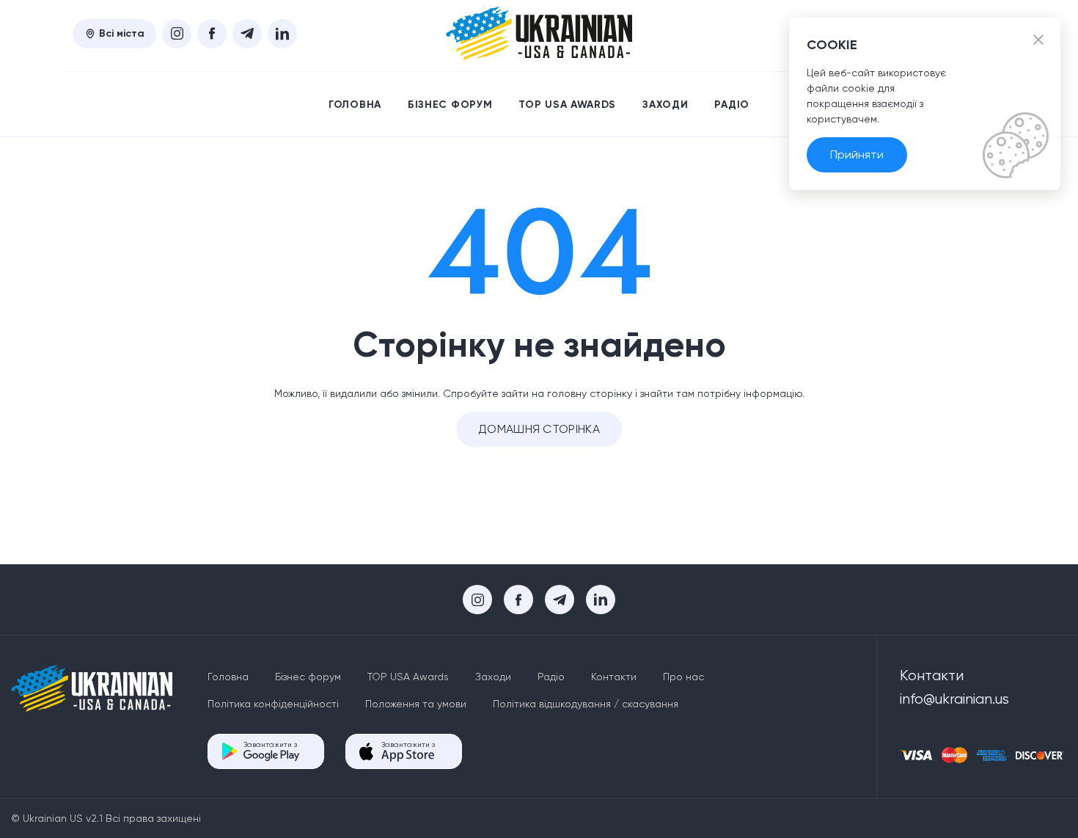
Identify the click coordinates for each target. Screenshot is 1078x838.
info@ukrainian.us (954, 699)
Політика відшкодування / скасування (585, 704)
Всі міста (121, 33)
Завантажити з (270, 744)
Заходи (665, 104)
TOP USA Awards (567, 104)
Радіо (731, 104)
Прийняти (857, 154)
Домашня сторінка (539, 429)
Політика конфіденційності (273, 704)
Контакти (614, 676)
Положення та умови (415, 704)
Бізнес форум (450, 104)
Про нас (683, 676)
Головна (355, 104)
